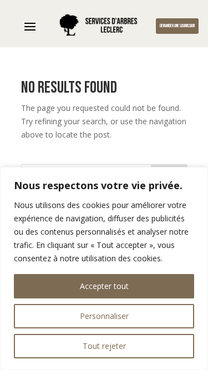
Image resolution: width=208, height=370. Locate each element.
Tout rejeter (104, 346)
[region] (104, 268)
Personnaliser (104, 316)
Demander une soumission (177, 25)
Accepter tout (104, 286)
